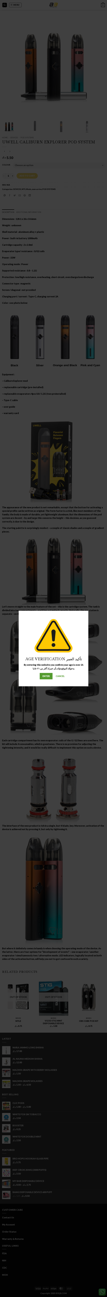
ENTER (46, 676)
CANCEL (60, 676)
